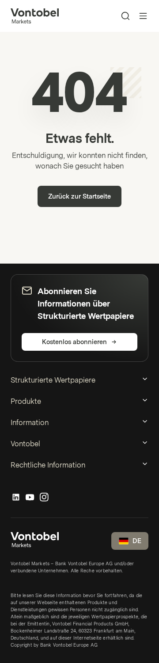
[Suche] (125, 16)
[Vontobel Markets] (35, 15)
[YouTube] (30, 497)
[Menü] (143, 16)
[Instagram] (44, 497)
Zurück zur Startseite (79, 196)
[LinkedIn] (16, 497)
